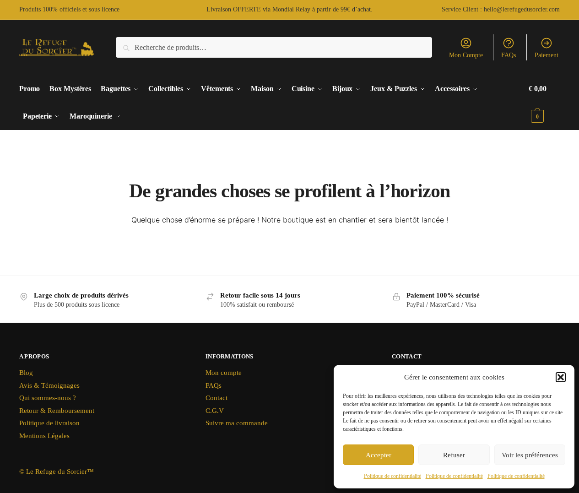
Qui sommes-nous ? (47, 397)
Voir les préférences (530, 455)
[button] (560, 377)
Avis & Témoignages (49, 385)
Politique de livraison (49, 423)
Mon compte (224, 372)
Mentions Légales (44, 435)
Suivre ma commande (237, 423)
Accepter (378, 455)
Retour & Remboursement (56, 410)
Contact (216, 397)
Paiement (546, 55)
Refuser (454, 455)
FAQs (508, 55)
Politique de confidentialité (392, 476)
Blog (26, 372)
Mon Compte (466, 55)
